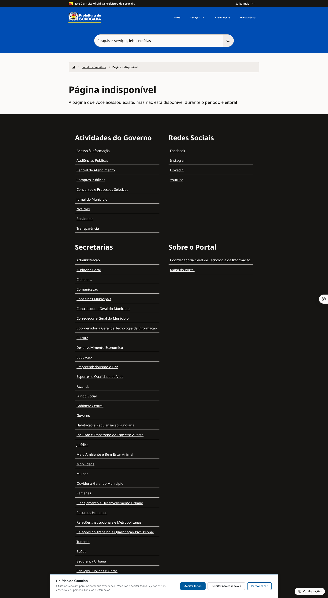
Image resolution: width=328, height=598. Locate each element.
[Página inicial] (74, 67)
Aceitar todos (193, 586)
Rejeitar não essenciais (226, 586)
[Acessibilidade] (323, 299)
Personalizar (259, 586)
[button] (164, 40)
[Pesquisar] (228, 41)
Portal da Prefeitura (94, 67)
